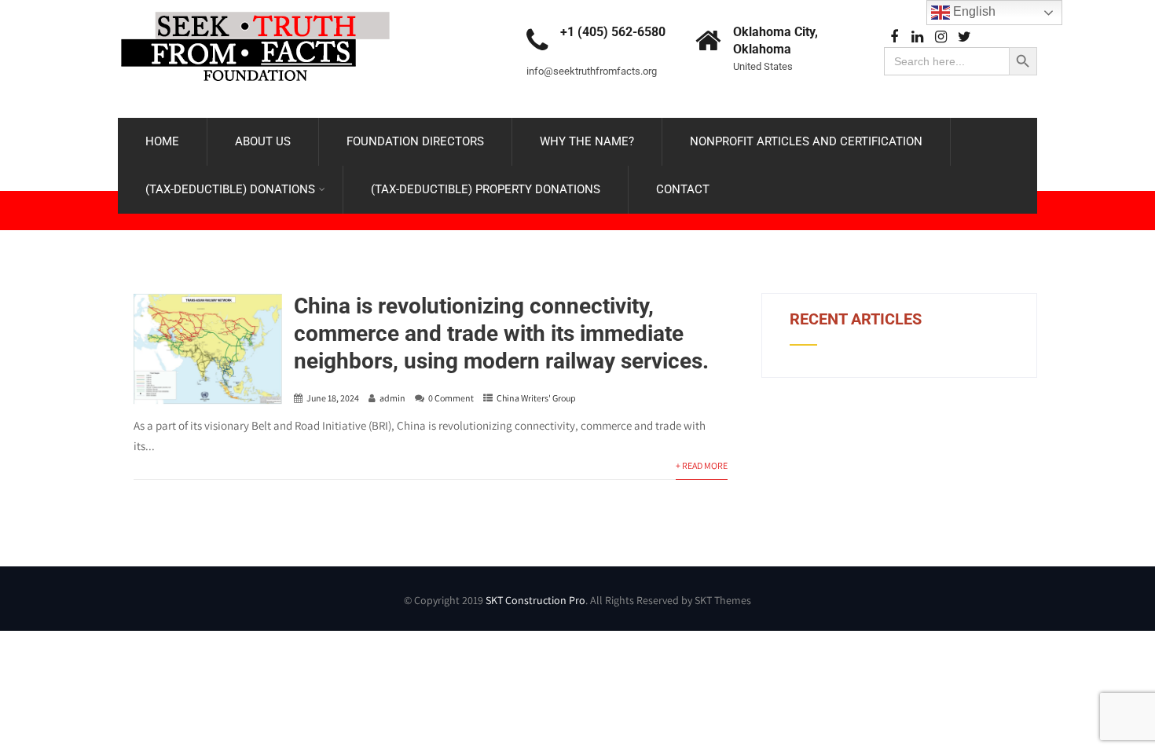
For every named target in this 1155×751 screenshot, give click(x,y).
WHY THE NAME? (587, 141)
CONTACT (683, 189)
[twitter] (964, 37)
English (973, 11)
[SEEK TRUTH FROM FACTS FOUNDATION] (255, 7)
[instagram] (941, 37)
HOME (162, 141)
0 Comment (451, 398)
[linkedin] (917, 37)
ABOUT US (263, 141)
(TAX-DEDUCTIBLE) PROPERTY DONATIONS (485, 189)
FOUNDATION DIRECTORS (415, 141)
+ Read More (702, 465)
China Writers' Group (536, 398)
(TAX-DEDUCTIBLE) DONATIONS (230, 189)
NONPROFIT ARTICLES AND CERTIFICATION (806, 141)
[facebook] (894, 37)
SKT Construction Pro (535, 600)
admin (392, 398)
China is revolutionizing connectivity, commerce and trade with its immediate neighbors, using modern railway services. (501, 333)
